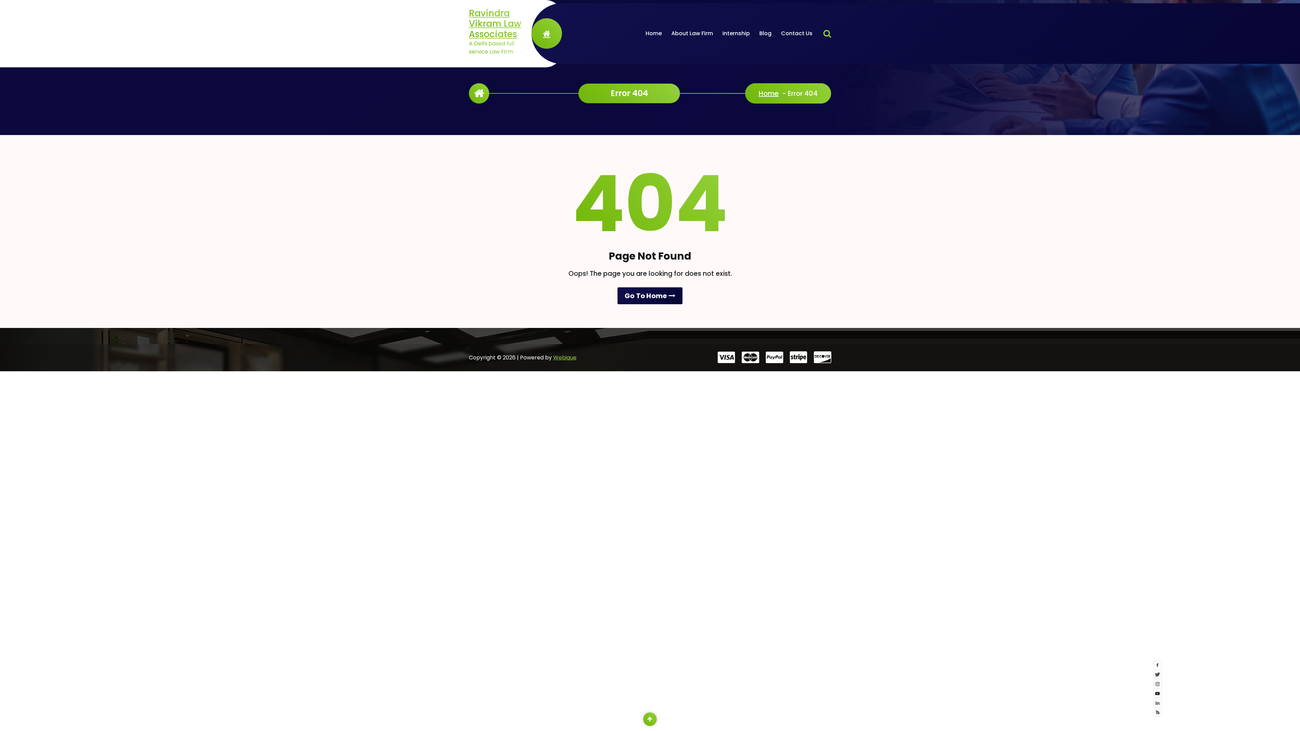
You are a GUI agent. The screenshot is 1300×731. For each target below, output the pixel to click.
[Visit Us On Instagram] (1201, 708)
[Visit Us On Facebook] (1201, 689)
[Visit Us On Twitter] (1201, 699)
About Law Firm (692, 33)
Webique (565, 357)
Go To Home (647, 296)
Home (654, 33)
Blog (765, 33)
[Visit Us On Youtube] (1201, 718)
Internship (736, 33)
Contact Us (796, 33)
